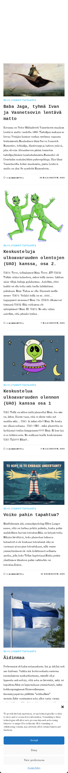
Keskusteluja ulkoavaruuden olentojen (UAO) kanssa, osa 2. (33, 257)
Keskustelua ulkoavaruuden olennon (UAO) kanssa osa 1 (31, 397)
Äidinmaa (14, 657)
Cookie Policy (34, 768)
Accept (34, 740)
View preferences (34, 760)
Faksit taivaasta (24, 100)
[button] (62, 707)
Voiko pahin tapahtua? (31, 514)
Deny (34, 750)
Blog (6, 100)
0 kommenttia (15, 178)
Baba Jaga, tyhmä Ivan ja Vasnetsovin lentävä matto (32, 112)
